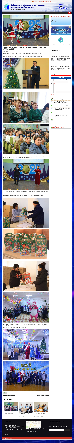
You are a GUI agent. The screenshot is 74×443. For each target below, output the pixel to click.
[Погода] (53, 125)
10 (54, 85)
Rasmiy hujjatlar (35, 12)
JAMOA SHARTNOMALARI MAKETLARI (58, 12)
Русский (8, 1)
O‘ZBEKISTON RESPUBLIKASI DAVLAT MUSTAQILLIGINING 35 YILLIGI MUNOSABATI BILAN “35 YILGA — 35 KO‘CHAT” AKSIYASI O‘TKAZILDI (60, 55)
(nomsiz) (53, 62)
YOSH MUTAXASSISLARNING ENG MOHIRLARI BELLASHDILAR (10, 412)
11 (57, 85)
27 (63, 90)
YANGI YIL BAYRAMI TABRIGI (43, 395)
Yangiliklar (12, 12)
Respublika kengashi (25, 12)
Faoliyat (17, 12)
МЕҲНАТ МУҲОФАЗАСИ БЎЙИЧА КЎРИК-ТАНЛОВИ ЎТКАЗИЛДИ (25, 414)
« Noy (51, 94)
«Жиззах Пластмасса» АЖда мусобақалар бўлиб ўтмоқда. (40, 414)
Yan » (54, 94)
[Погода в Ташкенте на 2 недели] (57, 127)
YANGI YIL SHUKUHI (8, 395)
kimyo (11, 414)
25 (57, 90)
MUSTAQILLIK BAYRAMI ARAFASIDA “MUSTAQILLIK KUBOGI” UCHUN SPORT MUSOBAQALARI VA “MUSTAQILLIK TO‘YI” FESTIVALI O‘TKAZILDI (60, 59)
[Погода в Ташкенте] (55, 124)
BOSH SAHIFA (6, 12)
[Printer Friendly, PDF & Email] (5, 392)
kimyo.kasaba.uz (33, 431)
